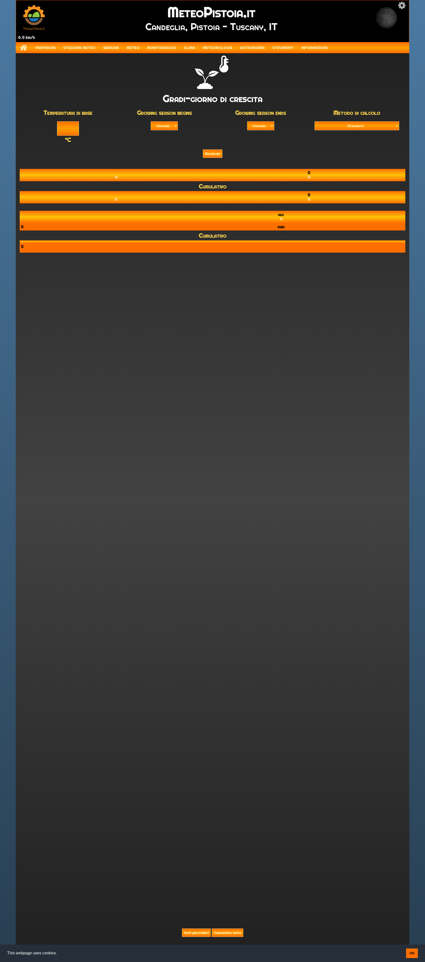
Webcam (111, 48)
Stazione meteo (79, 48)
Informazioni (314, 48)
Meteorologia (217, 48)
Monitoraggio (161, 48)
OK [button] (412, 953)
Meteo (133, 48)
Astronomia (252, 48)
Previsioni (45, 48)
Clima (189, 48)
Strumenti (283, 48)
